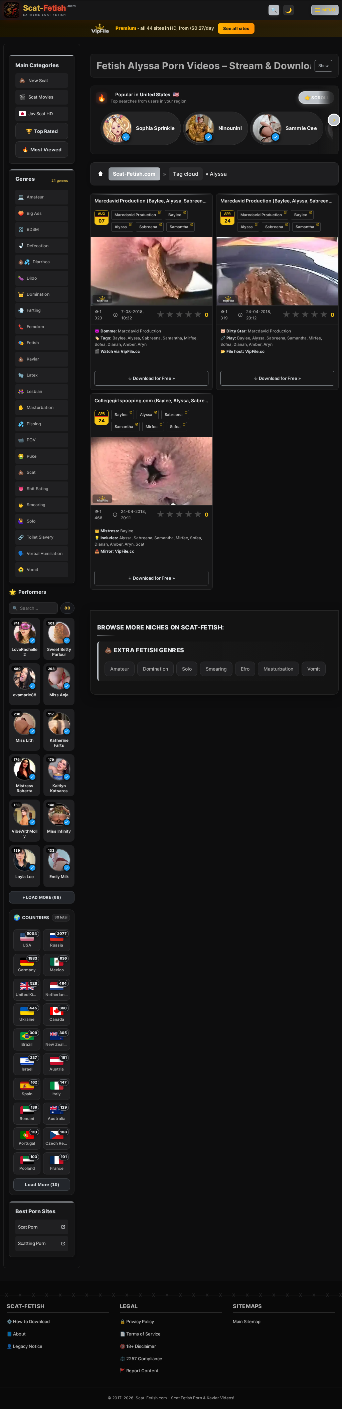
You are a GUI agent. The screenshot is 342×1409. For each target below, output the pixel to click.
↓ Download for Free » (151, 378)
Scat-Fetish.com (134, 173)
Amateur (119, 669)
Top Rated (42, 131)
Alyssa (121, 227)
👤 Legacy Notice (24, 1346)
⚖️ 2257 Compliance (141, 1358)
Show (323, 65)
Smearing (216, 669)
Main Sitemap (247, 1321)
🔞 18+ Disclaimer (138, 1346)
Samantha (179, 227)
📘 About (16, 1333)
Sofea (175, 426)
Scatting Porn (32, 1243)
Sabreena (148, 227)
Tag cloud (185, 173)
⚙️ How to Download (28, 1321)
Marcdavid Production (135, 215)
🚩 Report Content (139, 1370)
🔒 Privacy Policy (137, 1321)
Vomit (313, 669)
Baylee (174, 215)
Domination (155, 669)
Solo (187, 669)
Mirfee (152, 426)
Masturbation (278, 669)
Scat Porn (28, 1227)
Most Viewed (41, 149)
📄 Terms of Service (140, 1333)
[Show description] (115, 314)
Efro (245, 669)
